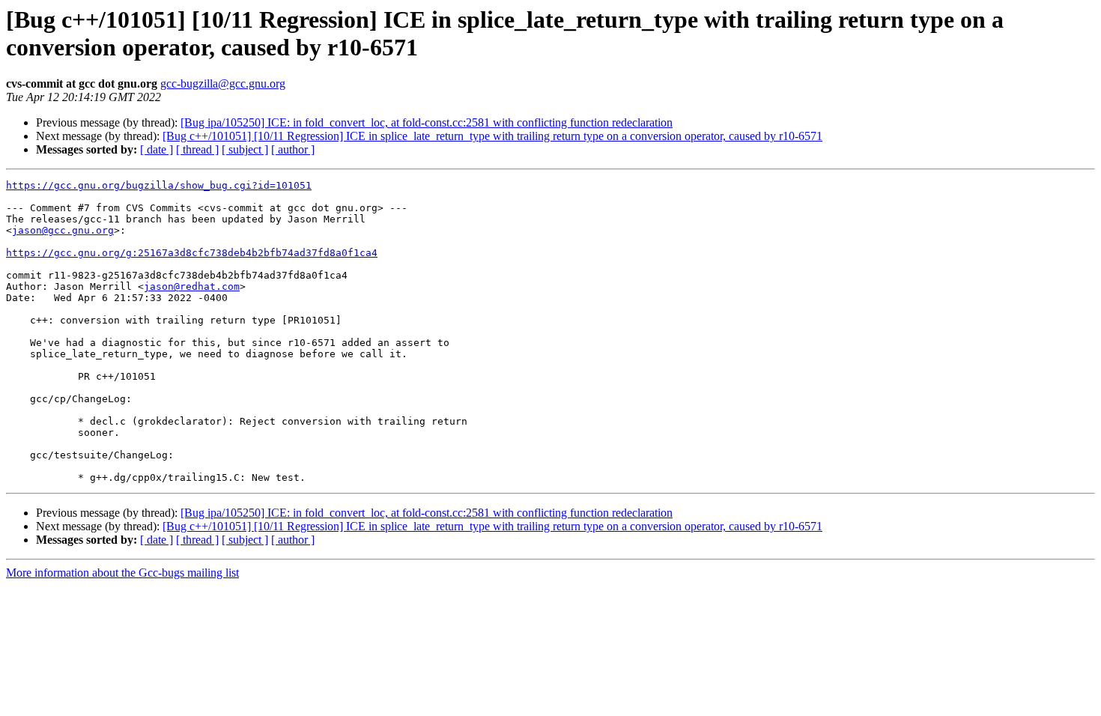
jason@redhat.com (192, 286)
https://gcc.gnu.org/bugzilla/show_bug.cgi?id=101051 (159, 185)
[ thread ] (197, 149)
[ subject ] (245, 149)
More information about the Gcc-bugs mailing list (122, 572)
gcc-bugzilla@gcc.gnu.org (222, 83)
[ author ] (293, 149)
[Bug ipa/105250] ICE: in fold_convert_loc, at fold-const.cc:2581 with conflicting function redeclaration (427, 122)
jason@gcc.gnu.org (63, 230)
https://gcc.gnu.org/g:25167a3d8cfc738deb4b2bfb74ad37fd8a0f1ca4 (191, 252)
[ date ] (156, 149)
